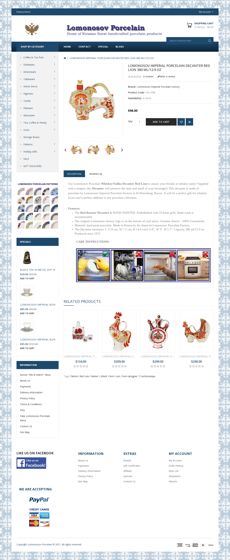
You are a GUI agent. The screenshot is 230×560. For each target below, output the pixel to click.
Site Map (25, 432)
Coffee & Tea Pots (33, 57)
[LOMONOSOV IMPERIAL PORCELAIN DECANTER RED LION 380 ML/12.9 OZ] (76, 150)
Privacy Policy (27, 398)
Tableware (29, 79)
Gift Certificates (131, 465)
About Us (25, 380)
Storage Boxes (31, 137)
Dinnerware (29, 71)
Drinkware (29, 64)
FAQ (22, 410)
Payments (25, 386)
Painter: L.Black (98, 376)
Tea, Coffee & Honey (34, 122)
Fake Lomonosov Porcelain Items (35, 418)
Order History (176, 465)
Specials (127, 476)
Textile (27, 100)
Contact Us (26, 426)
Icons (26, 129)
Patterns (28, 144)
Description (74, 173)
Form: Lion (114, 376)
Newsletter (175, 476)
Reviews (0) (96, 173)
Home (67, 46)
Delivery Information (31, 392)
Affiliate (127, 471)
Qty (130, 121)
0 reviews (148, 76)
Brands (127, 460)
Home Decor (30, 86)
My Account (175, 460)
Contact (84, 46)
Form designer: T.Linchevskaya (138, 376)
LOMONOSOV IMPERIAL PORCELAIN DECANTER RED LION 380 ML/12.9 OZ (112, 58)
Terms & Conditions (31, 404)
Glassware (29, 115)
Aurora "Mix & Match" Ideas (35, 374)
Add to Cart (161, 121)
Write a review (167, 76)
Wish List (173, 471)
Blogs (120, 46)
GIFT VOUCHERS (32, 166)
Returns (173, 481)
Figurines (28, 93)
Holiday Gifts (30, 151)
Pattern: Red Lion (79, 376)
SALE (26, 158)
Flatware (28, 108)
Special (103, 46)
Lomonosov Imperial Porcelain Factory (158, 86)
